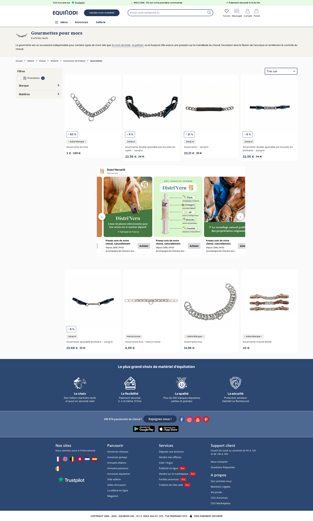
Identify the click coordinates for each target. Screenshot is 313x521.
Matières (24, 94)
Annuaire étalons (116, 462)
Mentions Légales (220, 486)
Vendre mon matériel (101, 12)
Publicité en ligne (168, 468)
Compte (248, 16)
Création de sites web (171, 484)
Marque (24, 85)
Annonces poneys (117, 457)
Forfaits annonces (169, 479)
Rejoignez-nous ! (160, 419)
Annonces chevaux (117, 451)
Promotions (33, 78)
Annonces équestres (118, 473)
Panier (257, 16)
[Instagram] (189, 419)
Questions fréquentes (223, 467)
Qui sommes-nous (221, 481)
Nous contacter (219, 461)
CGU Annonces (219, 497)
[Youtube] (198, 419)
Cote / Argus (166, 462)
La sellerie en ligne (117, 490)
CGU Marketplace (220, 503)
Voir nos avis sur (61, 2)
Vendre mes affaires (170, 457)
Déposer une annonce (171, 451)
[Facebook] (181, 419)
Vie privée (216, 492)
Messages (237, 16)
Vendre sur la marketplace (173, 473)
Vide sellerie (114, 479)
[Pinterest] (206, 419)
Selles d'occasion (116, 484)
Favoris (226, 16)
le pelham (138, 45)
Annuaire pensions (117, 468)
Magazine (112, 496)
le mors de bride (121, 45)
